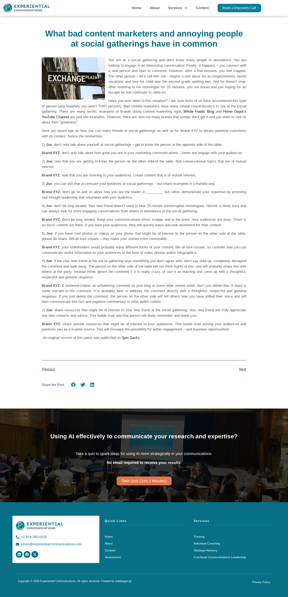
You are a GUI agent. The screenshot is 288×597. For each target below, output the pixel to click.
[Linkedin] (19, 554)
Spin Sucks (131, 338)
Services (175, 8)
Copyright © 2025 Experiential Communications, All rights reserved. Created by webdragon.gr (74, 581)
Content (202, 8)
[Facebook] (27, 554)
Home (136, 8)
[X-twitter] (34, 554)
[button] (73, 384)
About (155, 8)
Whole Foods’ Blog (198, 112)
